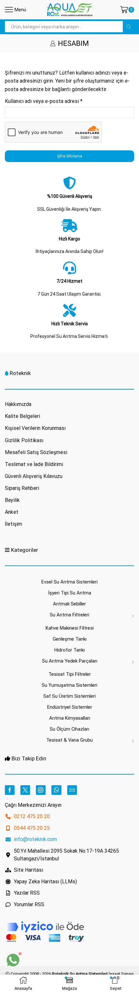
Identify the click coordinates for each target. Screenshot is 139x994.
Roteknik (20, 373)
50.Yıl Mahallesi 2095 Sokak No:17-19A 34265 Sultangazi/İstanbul (66, 855)
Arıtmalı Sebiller (69, 604)
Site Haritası (28, 870)
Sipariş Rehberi (22, 488)
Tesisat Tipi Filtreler (69, 674)
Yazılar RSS (27, 893)
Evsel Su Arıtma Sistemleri (69, 582)
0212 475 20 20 (32, 816)
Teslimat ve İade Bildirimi (34, 464)
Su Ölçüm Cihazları (69, 729)
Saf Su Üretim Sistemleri (69, 696)
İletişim (13, 524)
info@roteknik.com (35, 839)
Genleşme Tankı (70, 639)
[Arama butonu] (128, 26)
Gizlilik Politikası (24, 440)
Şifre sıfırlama (69, 156)
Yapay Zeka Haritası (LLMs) (45, 881)
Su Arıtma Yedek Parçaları (69, 661)
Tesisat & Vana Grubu (69, 740)
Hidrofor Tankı (69, 650)
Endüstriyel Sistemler (69, 707)
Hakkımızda (18, 404)
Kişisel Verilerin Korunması (35, 428)
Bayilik (12, 500)
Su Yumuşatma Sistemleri (69, 685)
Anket (11, 512)
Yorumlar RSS (29, 904)
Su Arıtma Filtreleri (69, 615)
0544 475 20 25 (32, 828)
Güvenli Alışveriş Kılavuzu (33, 476)
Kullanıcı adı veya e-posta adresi (43, 101)
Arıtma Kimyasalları (69, 718)
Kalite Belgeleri (22, 416)
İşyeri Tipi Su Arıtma (69, 593)
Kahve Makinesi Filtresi (70, 628)
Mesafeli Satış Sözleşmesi (36, 452)
